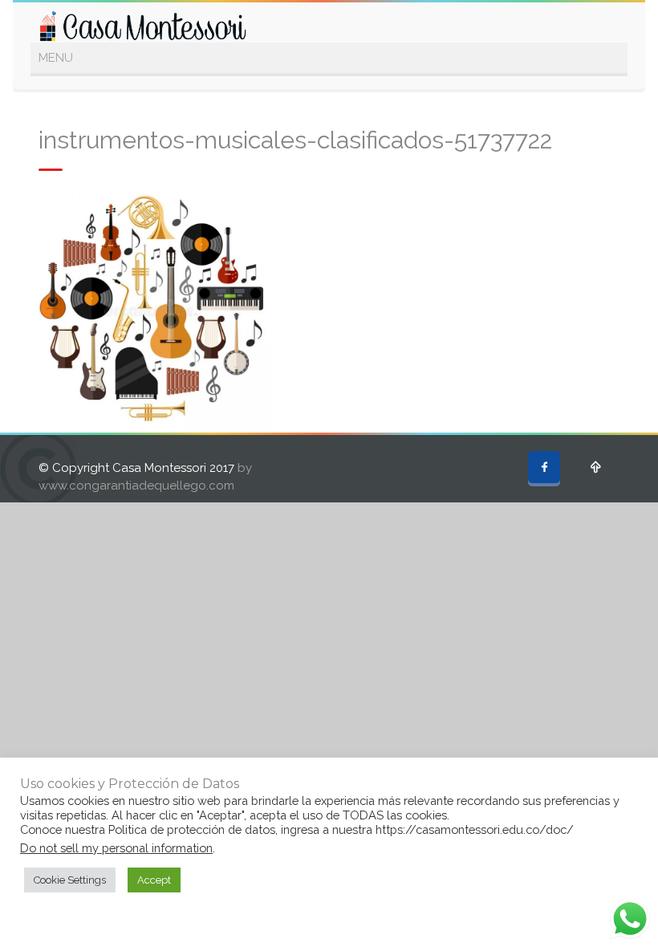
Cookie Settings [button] (70, 880)
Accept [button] (154, 880)
